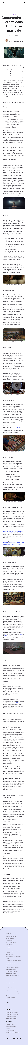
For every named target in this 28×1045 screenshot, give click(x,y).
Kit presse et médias (11, 1026)
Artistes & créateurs (11, 936)
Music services (9, 940)
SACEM (18, 427)
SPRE (11, 378)
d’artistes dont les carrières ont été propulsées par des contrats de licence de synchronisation (13, 542)
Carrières (8, 1028)
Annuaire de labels (10, 997)
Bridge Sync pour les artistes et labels (13, 957)
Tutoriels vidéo (9, 988)
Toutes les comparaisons (12, 1018)
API (6, 965)
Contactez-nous (10, 1024)
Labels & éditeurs (10, 938)
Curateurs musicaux (11, 942)
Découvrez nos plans (11, 1006)
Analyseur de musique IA (12, 964)
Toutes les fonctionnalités (12, 975)
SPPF (5, 636)
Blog (7, 999)
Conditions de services (11, 1030)
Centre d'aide (9, 986)
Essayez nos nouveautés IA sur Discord (13, 994)
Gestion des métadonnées (12, 967)
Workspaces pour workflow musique (12, 951)
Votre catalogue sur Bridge (12, 992)
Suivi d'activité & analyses (12, 971)
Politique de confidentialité (12, 1032)
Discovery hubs (9, 954)
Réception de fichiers (11, 973)
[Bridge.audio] (2, 2)
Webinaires (8, 984)
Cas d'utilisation (9, 944)
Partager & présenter (11, 969)
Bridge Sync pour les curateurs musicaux (13, 961)
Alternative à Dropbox (11, 1016)
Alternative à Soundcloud (12, 1014)
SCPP (21, 634)
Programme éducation (11, 990)
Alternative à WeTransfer (12, 1012)
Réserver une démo (10, 982)
